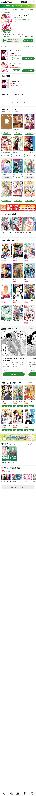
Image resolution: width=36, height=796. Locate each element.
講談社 (20, 19)
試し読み (16, 58)
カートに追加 (28, 58)
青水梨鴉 (19, 17)
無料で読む (14, 374)
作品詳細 (6, 178)
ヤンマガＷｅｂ (27, 19)
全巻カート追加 (28, 40)
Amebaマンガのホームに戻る (18, 487)
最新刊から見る (30, 47)
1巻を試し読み (7, 32)
